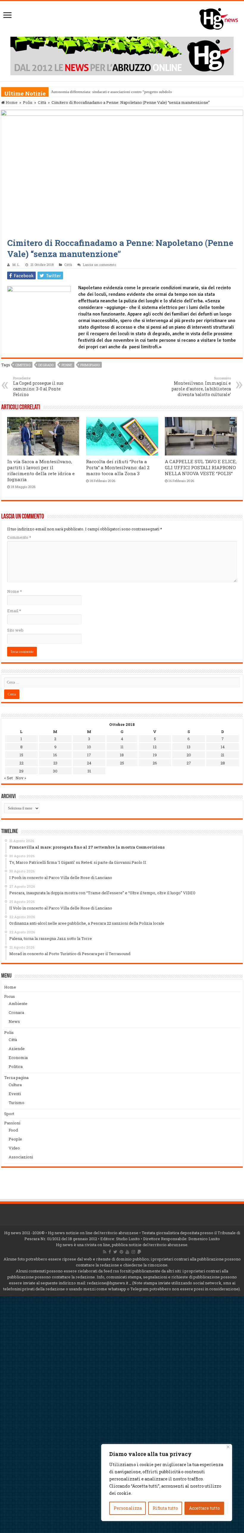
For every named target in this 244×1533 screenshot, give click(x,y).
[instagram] (133, 1251)
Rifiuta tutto (165, 1508)
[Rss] (104, 1251)
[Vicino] (228, 1447)
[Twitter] (115, 1251)
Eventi (15, 1093)
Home (11, 102)
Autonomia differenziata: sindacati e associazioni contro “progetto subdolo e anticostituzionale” (129, 92)
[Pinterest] (121, 1251)
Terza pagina (16, 1077)
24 (89, 763)
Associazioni (21, 1157)
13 (188, 746)
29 (21, 771)
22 (21, 763)
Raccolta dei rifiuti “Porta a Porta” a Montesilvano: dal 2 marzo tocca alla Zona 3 (117, 467)
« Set (8, 778)
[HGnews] (221, 17)
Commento (19, 537)
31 (89, 771)
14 (223, 746)
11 (122, 746)
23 (55, 763)
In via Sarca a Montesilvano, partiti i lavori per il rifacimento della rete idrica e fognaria (41, 470)
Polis (27, 102)
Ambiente (18, 1003)
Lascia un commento (99, 264)
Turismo (16, 1102)
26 (155, 763)
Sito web (15, 630)
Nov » (20, 778)
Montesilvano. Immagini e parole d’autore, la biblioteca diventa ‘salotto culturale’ (201, 386)
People (15, 1139)
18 (122, 755)
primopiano (90, 365)
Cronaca (16, 1012)
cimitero (22, 365)
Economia (18, 1057)
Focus (9, 996)
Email (14, 610)
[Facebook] (110, 1251)
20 (189, 755)
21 (222, 755)
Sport (9, 1113)
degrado (46, 365)
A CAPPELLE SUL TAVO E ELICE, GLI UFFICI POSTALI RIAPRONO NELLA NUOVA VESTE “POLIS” (201, 467)
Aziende (17, 1048)
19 (155, 755)
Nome (14, 591)
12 (155, 746)
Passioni (12, 1123)
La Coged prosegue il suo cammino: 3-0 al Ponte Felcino (38, 386)
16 (55, 755)
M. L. (16, 264)
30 (55, 771)
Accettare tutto (204, 1508)
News (14, 1021)
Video (14, 1148)
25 (122, 763)
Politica (16, 1066)
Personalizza (128, 1508)
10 (89, 746)
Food (13, 1130)
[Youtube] (127, 1251)
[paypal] (139, 1251)
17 (89, 755)
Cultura (15, 1084)
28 (222, 763)
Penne (67, 365)
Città (42, 102)
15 (21, 755)
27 (189, 763)
